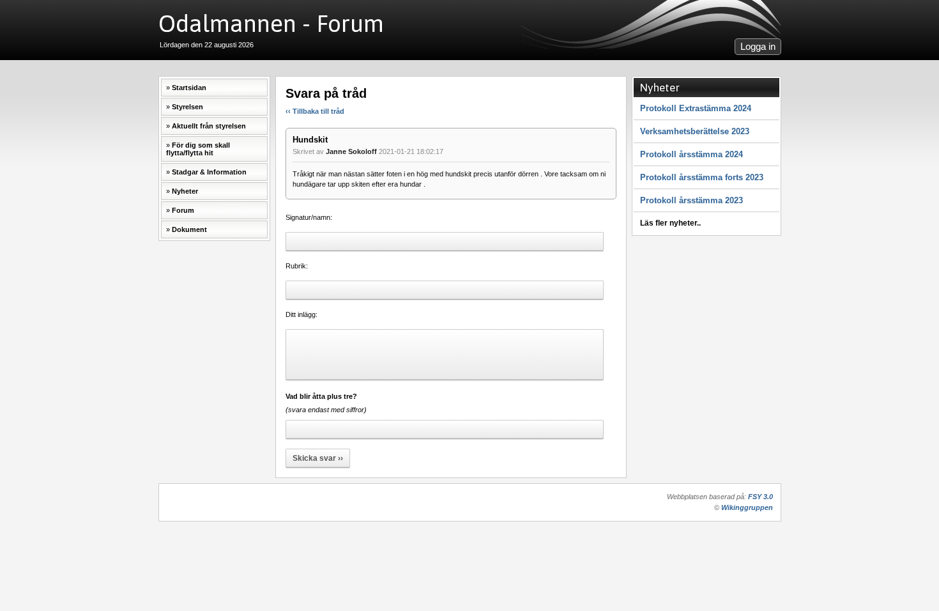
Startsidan (189, 87)
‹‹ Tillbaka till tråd (315, 111)
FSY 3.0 (760, 496)
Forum (183, 210)
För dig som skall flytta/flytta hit (198, 149)
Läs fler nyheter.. (670, 223)
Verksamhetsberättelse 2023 (694, 131)
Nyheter (185, 191)
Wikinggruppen (747, 507)
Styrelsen (187, 107)
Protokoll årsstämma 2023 (691, 200)
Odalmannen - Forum (271, 23)
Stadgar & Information (209, 172)
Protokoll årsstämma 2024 (691, 154)
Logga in (757, 47)
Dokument (189, 229)
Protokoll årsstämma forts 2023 (701, 177)
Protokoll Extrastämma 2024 (695, 108)
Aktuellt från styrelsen (209, 126)
